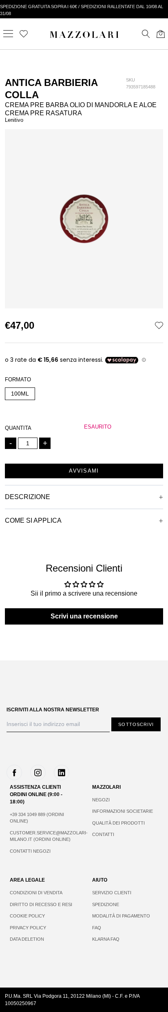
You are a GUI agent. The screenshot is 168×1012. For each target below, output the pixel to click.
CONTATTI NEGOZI (30, 851)
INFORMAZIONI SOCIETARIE (122, 811)
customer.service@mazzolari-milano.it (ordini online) (43, 836)
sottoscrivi (136, 724)
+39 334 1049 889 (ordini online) (37, 818)
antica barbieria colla (51, 88)
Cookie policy (27, 915)
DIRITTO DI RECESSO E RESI (41, 904)
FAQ (96, 927)
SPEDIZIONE (105, 904)
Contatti (103, 834)
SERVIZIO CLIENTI (111, 892)
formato (18, 379)
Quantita (18, 428)
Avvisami (84, 471)
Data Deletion (27, 939)
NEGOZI (101, 799)
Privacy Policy (28, 927)
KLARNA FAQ (105, 939)
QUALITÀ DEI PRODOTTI (118, 823)
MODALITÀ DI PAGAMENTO (121, 915)
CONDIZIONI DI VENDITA (36, 892)
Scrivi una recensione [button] (84, 616)
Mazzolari (84, 35)
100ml (20, 393)
